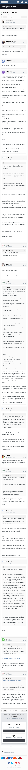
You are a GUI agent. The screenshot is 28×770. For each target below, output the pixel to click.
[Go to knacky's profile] (4, 157)
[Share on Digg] (9, 758)
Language (10, 766)
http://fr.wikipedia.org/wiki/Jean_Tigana (11, 658)
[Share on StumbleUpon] (16, 758)
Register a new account (14, 730)
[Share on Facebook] (4, 758)
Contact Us (17, 766)
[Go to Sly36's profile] (3, 264)
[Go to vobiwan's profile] (3, 639)
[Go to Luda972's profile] (3, 456)
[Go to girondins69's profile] (3, 61)
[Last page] (26, 17)
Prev (5, 16)
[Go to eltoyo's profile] (3, 72)
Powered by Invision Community (14, 767)
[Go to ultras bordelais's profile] (3, 21)
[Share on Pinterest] (21, 758)
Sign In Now (14, 740)
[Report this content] (23, 22)
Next (23, 16)
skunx (3, 14)
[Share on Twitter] (2, 758)
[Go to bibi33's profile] (3, 245)
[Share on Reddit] (14, 758)
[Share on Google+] (7, 758)
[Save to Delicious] (11, 758)
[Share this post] (25, 22)
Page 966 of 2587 (14, 17)
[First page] (1, 17)
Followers (12, 746)
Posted (10, 22)
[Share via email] (19, 758)
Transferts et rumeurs (17, 14)
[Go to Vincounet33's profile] (3, 42)
